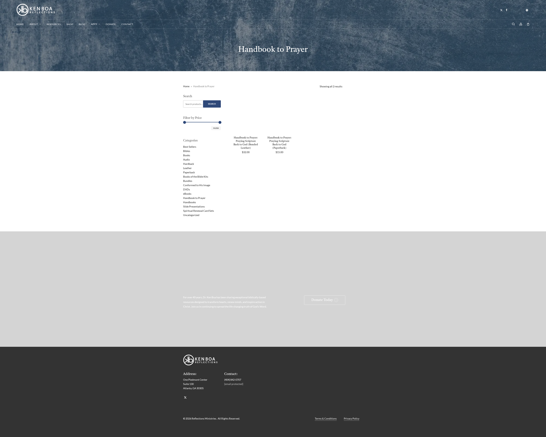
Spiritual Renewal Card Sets (198, 210)
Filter (216, 128)
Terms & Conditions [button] (326, 418)
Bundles (187, 180)
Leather (187, 168)
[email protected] (233, 383)
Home (186, 86)
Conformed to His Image (196, 185)
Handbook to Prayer (194, 198)
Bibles (186, 151)
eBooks (187, 193)
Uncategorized (191, 215)
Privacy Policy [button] (351, 418)
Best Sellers (189, 146)
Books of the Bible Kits (195, 176)
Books (186, 155)
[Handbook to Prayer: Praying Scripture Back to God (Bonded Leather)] (245, 114)
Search (212, 104)
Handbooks (189, 202)
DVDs (186, 189)
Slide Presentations (194, 206)
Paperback (189, 172)
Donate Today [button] (322, 300)
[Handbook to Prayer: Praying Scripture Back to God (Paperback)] (279, 114)
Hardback (188, 163)
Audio (186, 159)
